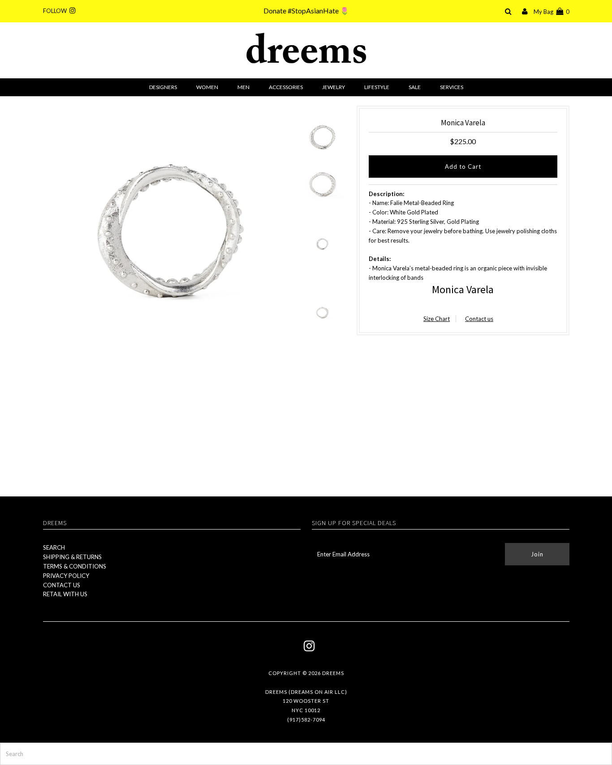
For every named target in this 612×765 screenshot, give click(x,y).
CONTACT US (61, 585)
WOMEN (207, 87)
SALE (415, 87)
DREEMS (333, 673)
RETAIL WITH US (65, 594)
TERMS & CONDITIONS (74, 566)
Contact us (479, 318)
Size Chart (436, 318)
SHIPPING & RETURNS (72, 556)
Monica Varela (463, 289)
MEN (243, 87)
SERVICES (451, 87)
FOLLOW (56, 10)
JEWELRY (333, 87)
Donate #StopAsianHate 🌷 (306, 10)
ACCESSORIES (286, 87)
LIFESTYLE (376, 87)
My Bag (551, 11)
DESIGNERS (163, 87)
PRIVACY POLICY (66, 575)
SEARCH (54, 547)
